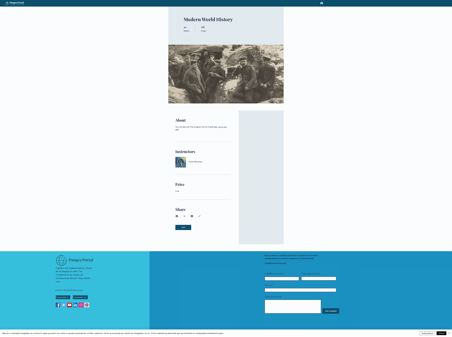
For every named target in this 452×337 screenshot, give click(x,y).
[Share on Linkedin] (191, 216)
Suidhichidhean (427, 333)
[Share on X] (184, 216)
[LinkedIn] (75, 305)
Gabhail (441, 333)
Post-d (268, 285)
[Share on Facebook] (176, 216)
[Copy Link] (199, 216)
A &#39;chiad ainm (274, 273)
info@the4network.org (275, 263)
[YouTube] (69, 305)
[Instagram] (81, 305)
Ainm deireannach (311, 273)
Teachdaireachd (273, 296)
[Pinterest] (87, 305)
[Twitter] (63, 305)
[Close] (449, 333)
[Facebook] (58, 305)
